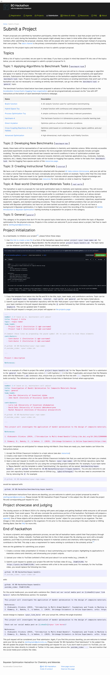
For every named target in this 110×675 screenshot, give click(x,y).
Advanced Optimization (14, 135)
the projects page (63, 309)
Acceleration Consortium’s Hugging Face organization (25, 91)
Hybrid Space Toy (12, 109)
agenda (6, 518)
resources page (51, 161)
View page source (68, 666)
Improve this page (68, 669)
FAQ (23, 523)
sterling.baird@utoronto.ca (19, 225)
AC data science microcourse (77, 171)
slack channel (27, 43)
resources (47, 179)
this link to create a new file (21, 240)
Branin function (11, 104)
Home (5, 24)
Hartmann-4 (10, 118)
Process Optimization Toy (15, 113)
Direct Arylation (11, 123)
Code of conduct (46, 669)
